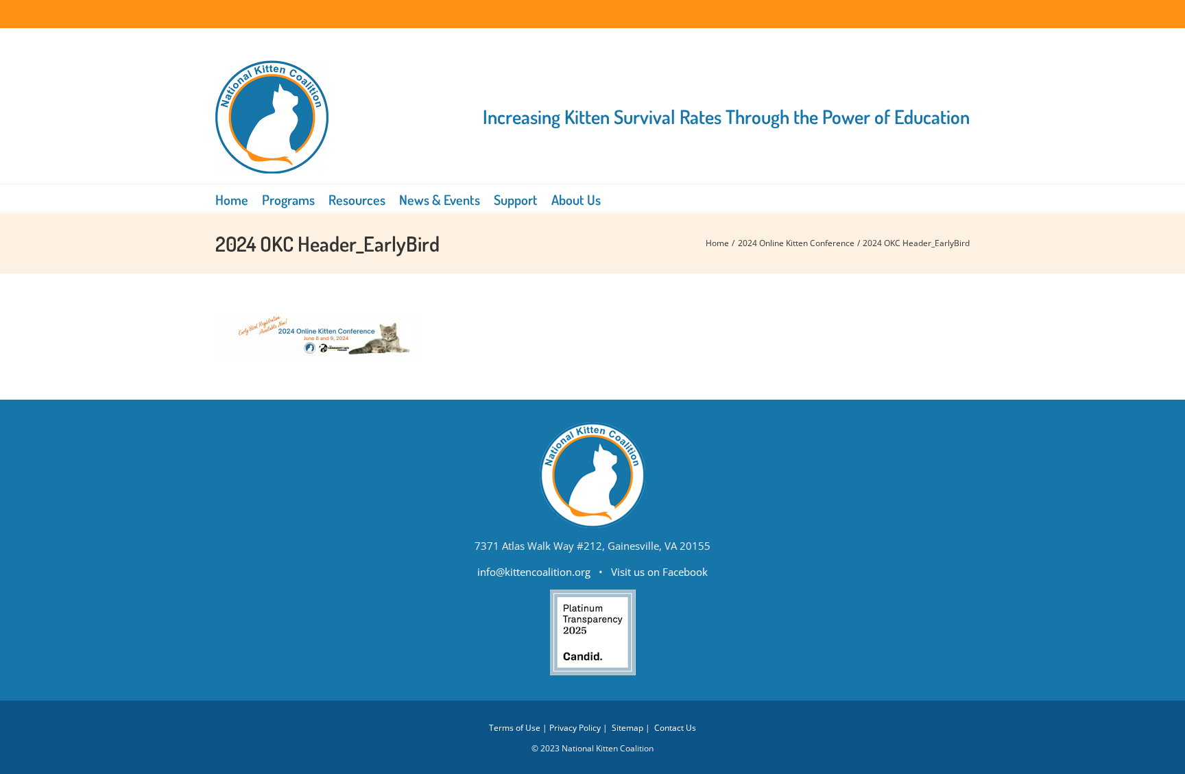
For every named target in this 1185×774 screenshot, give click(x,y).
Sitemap (627, 728)
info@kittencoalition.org (533, 572)
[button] (619, 198)
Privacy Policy (575, 728)
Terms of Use (514, 728)
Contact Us (675, 728)
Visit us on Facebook (659, 572)
